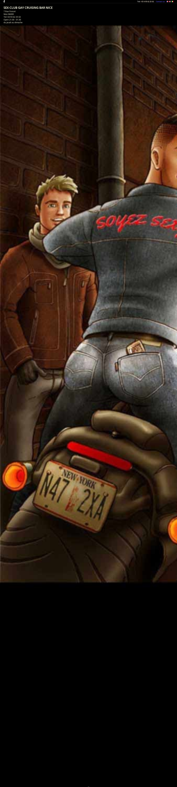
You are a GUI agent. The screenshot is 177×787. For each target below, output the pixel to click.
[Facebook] (4, 1)
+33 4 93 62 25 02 (147, 1)
